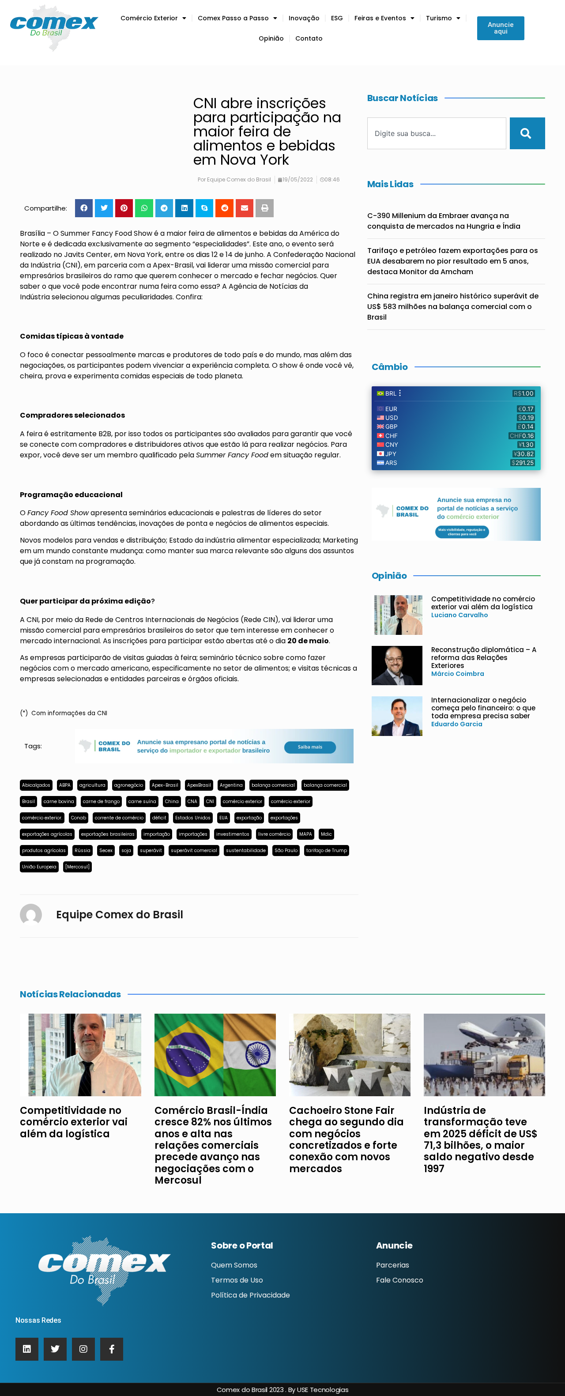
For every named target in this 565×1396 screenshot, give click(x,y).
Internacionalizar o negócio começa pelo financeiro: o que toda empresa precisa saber (483, 708)
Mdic (326, 834)
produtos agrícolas (44, 850)
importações (193, 834)
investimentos (232, 834)
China (172, 801)
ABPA (65, 785)
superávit (151, 850)
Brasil (28, 801)
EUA (223, 818)
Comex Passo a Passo (233, 18)
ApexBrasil (199, 785)
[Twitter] (55, 1349)
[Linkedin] (26, 1349)
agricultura (92, 785)
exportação (249, 818)
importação (156, 834)
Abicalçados (36, 785)
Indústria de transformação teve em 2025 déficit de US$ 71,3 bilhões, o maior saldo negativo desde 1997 (481, 1140)
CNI (210, 801)
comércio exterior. (42, 818)
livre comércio (274, 834)
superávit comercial (194, 850)
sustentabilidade (246, 850)
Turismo (439, 18)
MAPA (305, 834)
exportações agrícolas (47, 834)
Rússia (82, 850)
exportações (284, 818)
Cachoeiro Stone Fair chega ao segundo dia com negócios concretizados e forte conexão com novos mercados (346, 1140)
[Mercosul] (77, 867)
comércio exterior (242, 801)
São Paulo (286, 850)
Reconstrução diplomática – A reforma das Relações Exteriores (483, 657)
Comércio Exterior (149, 18)
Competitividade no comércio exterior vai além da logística (483, 602)
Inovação (304, 18)
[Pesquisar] (527, 133)
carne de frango (101, 801)
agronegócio (128, 785)
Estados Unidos (193, 818)
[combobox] (437, 133)
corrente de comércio (119, 818)
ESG (337, 18)
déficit (159, 818)
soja (126, 850)
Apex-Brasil (173, 265)
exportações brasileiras (108, 834)
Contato (309, 38)
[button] (84, 208)
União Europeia (39, 867)
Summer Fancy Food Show (106, 233)
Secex (106, 850)
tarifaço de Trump (326, 850)
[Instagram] (83, 1349)
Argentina (231, 785)
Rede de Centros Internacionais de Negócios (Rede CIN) (182, 620)
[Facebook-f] (111, 1349)
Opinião (271, 38)
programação (110, 561)
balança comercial (273, 785)
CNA (192, 801)
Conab (78, 818)
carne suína (142, 801)
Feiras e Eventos (380, 18)
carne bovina (59, 801)
